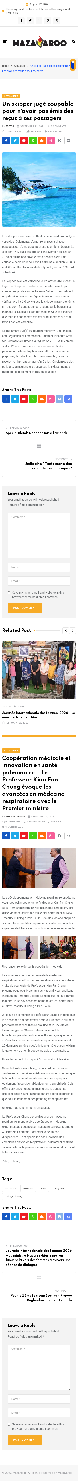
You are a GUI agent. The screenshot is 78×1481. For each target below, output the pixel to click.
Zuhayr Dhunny (15, 816)
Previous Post (19, 428)
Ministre (28, 1188)
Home (5, 65)
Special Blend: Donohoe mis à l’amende (37, 433)
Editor (10, 126)
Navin (43, 1188)
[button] (65, 630)
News (21, 706)
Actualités (20, 65)
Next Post (61, 459)
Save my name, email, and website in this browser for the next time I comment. (38, 595)
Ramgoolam (59, 1188)
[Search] (73, 42)
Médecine (11, 1188)
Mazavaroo (65, 1473)
